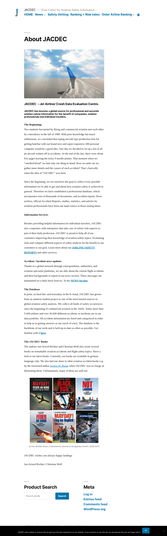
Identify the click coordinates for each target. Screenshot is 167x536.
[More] (138, 14)
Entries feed (93, 499)
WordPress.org (95, 509)
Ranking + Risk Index (85, 14)
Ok (146, 530)
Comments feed (95, 504)
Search (62, 496)
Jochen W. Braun (59, 366)
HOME (28, 14)
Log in (88, 494)
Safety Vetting (58, 14)
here (43, 333)
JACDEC (30, 10)
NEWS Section (79, 280)
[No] (164, 531)
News (39, 14)
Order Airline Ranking (117, 14)
